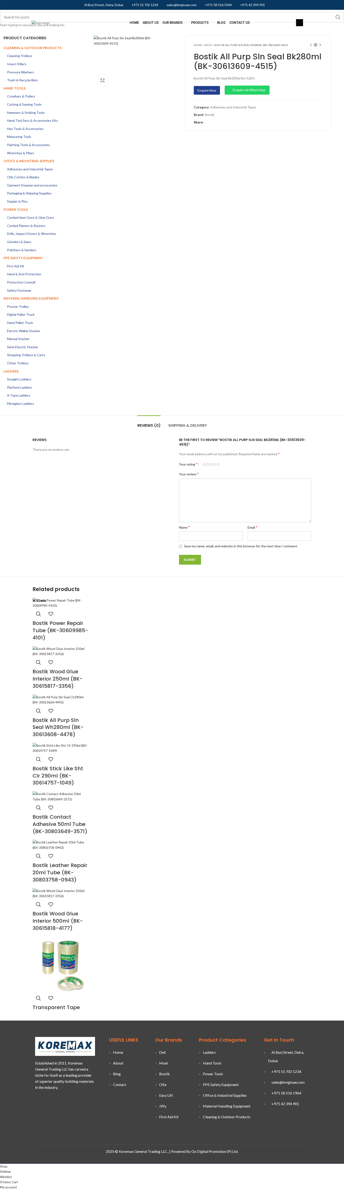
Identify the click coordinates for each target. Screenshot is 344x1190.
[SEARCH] (338, 17)
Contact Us (239, 23)
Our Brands (172, 23)
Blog (221, 23)
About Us (151, 23)
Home (134, 23)
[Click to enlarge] (102, 80)
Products (200, 23)
